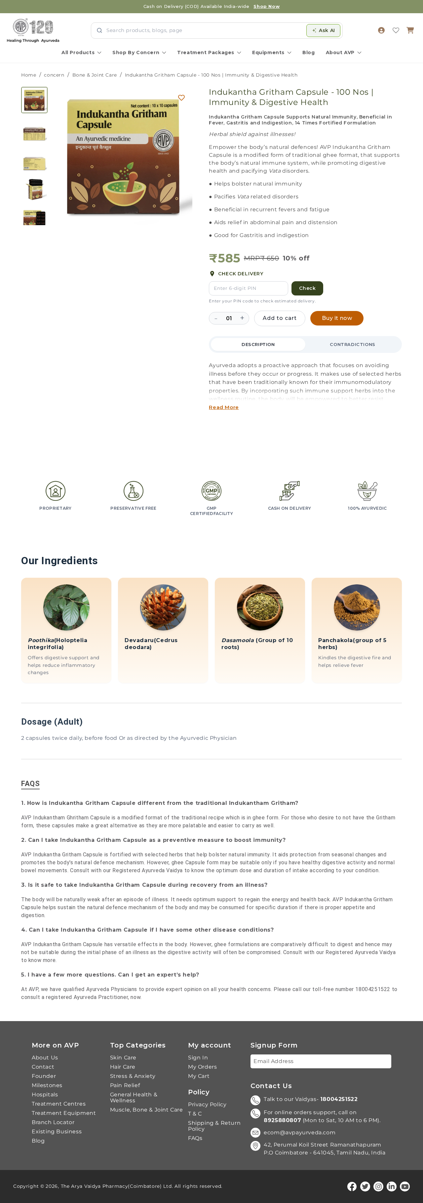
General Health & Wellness (134, 1098)
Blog (308, 52)
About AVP (340, 52)
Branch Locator (53, 1122)
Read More (224, 407)
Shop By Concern (135, 52)
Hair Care (122, 1067)
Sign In (198, 1058)
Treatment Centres (59, 1104)
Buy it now (337, 318)
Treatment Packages (205, 52)
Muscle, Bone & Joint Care (146, 1110)
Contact (43, 1067)
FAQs (195, 1138)
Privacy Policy (207, 1105)
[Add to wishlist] (181, 97)
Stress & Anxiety (133, 1076)
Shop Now (266, 6)
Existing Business (57, 1132)
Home (28, 75)
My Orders (202, 1067)
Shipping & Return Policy (214, 1126)
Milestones (47, 1085)
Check (307, 288)
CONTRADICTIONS (352, 344)
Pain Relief (125, 1085)
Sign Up (375, 1061)
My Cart (199, 1076)
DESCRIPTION (258, 344)
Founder (44, 1076)
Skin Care (123, 1058)
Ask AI (327, 30)
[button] (410, 30)
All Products (78, 52)
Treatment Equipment (64, 1113)
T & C (195, 1114)
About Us (45, 1058)
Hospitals (45, 1095)
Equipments (268, 52)
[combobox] (204, 30)
